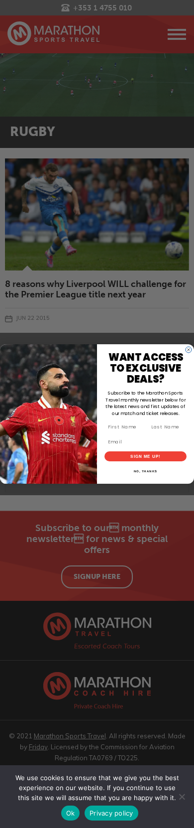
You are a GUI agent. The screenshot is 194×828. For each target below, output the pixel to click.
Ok (70, 813)
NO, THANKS (146, 471)
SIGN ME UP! (145, 456)
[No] (182, 797)
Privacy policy (111, 813)
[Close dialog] (189, 350)
